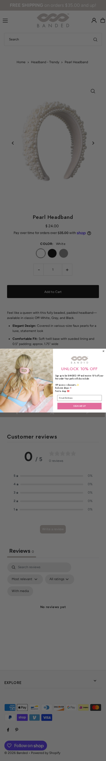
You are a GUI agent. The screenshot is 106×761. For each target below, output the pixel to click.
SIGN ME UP (79, 405)
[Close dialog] (103, 351)
